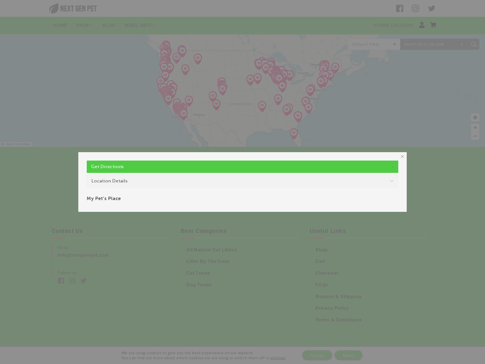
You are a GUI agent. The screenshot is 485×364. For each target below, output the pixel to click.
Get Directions (107, 166)
